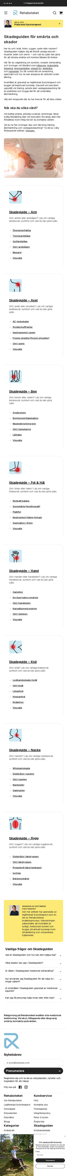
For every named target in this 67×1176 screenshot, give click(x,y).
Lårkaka (17, 434)
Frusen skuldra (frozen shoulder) (31, 338)
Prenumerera (15, 1071)
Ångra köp (39, 1121)
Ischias (17, 873)
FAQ (36, 1100)
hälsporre (41, 65)
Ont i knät (18, 685)
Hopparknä (19, 696)
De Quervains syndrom (25, 597)
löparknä (8, 68)
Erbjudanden (10, 1113)
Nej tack (50, 1166)
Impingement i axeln (24, 332)
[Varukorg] (61, 13)
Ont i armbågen (21, 247)
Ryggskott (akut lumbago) (27, 867)
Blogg (7, 1121)
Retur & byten (41, 1117)
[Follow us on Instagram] (26, 1086)
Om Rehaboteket (13, 1100)
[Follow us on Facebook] (20, 1086)
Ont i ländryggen (22, 862)
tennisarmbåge (22, 68)
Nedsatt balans (21, 500)
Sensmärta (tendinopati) (26, 506)
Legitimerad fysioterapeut (17, 1104)
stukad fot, (36, 68)
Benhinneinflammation (25, 418)
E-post (38, 1151)
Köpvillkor (9, 1117)
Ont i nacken (20, 779)
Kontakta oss (41, 1104)
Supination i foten (23, 523)
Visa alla (17, 258)
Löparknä (18, 691)
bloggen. (30, 130)
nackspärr (14, 71)
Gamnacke (19, 790)
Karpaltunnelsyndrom (25, 608)
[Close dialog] (65, 1136)
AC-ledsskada (21, 321)
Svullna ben (19, 412)
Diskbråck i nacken (23, 773)
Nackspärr (18, 784)
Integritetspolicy (42, 1113)
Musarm (17, 252)
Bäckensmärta (21, 878)
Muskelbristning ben (24, 423)
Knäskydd (9, 1130)
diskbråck (48, 68)
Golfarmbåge (20, 241)
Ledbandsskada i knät (25, 680)
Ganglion (18, 592)
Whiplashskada (21, 768)
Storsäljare (9, 1108)
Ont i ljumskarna (22, 429)
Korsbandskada (42, 1130)
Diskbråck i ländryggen (26, 856)
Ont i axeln (19, 343)
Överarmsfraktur (22, 230)
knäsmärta (52, 65)
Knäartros (18, 702)
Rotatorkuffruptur (23, 327)
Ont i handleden (22, 603)
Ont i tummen (20, 614)
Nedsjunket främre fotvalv (27, 517)
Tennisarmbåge (21, 235)
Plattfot (17, 511)
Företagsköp (40, 1108)
